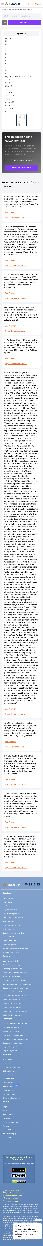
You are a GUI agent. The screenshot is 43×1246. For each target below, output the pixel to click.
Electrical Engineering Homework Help (16, 980)
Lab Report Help (8, 906)
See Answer (10, 212)
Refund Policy (8, 1114)
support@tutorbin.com (13, 1195)
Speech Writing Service (11, 914)
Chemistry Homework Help (12, 969)
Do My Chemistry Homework (13, 1007)
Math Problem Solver (10, 937)
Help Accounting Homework (13, 1035)
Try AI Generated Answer (16, 218)
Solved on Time (8, 1079)
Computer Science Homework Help (15, 988)
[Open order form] (1, 7)
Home (4, 9)
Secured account (9, 1082)
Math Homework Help (11, 961)
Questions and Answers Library (14, 933)
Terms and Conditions (10, 1122)
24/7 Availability (8, 1071)
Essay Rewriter (8, 1090)
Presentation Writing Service (13, 917)
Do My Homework (9, 941)
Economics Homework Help (13, 992)
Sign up (38, 4)
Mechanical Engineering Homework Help (17, 984)
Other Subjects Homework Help (14, 996)
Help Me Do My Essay (11, 1047)
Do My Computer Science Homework (16, 1011)
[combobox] (21, 16)
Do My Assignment (9, 945)
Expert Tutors (8, 1059)
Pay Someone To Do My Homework (15, 948)
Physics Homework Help (11, 965)
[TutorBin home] (12, 4)
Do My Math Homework (11, 1000)
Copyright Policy (8, 1130)
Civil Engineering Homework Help (15, 972)
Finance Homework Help (12, 976)
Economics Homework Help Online (15, 1039)
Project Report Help (10, 910)
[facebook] (26, 884)
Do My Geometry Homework (13, 1003)
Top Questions (8, 1137)
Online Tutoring (8, 929)
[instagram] (34, 884)
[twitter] (38, 884)
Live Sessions (8, 898)
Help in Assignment (10, 1051)
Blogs (5, 1107)
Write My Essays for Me (11, 1031)
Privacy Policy (7, 1118)
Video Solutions (8, 921)
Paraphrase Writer (9, 1094)
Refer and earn (8, 1086)
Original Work (7, 1063)
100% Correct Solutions (11, 1067)
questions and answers (17, 9)
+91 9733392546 (11, 1198)
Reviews (6, 1126)
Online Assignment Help (11, 925)
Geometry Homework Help (12, 1043)
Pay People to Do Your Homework (15, 1024)
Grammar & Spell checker (12, 1098)
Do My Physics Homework (12, 1015)
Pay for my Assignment (11, 1027)
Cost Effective (8, 1075)
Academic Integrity (9, 1134)
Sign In (30, 4)
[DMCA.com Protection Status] (19, 1181)
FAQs (5, 1110)
